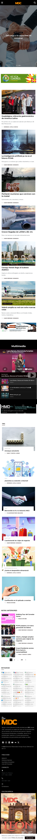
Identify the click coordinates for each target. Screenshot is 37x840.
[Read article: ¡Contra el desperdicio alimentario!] (18, 559)
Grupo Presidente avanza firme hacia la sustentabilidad (25, 650)
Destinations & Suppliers (7, 649)
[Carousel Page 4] (20, 65)
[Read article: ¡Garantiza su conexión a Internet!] (18, 469)
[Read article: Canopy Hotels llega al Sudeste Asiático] (18, 253)
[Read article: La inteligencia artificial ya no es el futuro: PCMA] (18, 142)
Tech (6, 478)
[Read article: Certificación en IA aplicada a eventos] (18, 589)
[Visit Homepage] (18, 2)
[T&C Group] (18, 327)
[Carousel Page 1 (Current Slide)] (16, 65)
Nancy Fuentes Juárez (13, 453)
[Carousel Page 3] (19, 65)
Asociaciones (7, 152)
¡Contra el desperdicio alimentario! (17, 570)
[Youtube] (12, 742)
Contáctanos (5, 786)
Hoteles (5, 264)
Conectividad (7, 303)
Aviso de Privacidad (7, 764)
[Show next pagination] (25, 659)
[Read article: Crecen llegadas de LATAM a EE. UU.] (18, 218)
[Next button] (34, 35)
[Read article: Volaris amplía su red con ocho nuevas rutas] (18, 293)
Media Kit (4, 758)
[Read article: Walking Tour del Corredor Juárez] (8, 618)
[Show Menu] (2, 2)
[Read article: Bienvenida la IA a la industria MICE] (18, 499)
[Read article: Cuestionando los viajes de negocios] (18, 529)
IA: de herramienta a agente (18, 37)
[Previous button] (2, 35)
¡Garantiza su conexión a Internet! (16, 481)
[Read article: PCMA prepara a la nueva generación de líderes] (8, 630)
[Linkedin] (9, 742)
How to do (7, 448)
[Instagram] (6, 742)
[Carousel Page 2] (17, 65)
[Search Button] (35, 2)
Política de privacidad (17, 838)
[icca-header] (18, 78)
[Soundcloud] (15, 742)
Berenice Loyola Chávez (11, 127)
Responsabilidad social (11, 568)
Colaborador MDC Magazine (15, 513)
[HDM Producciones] (18, 409)
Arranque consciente (12, 451)
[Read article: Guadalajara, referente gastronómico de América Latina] (18, 102)
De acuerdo (30, 838)
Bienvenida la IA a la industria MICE (17, 510)
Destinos (6, 190)
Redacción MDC (11, 602)
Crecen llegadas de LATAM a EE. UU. (17, 232)
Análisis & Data (18, 34)
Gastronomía (7, 112)
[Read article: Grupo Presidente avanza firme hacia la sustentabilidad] (8, 652)
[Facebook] (3, 742)
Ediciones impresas (7, 760)
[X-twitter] (18, 742)
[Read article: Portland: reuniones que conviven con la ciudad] (18, 180)
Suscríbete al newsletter (8, 762)
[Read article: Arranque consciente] (18, 439)
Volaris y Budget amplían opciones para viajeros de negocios (25, 639)
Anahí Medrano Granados (11, 164)
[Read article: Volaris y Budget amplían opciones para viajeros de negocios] (8, 641)
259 (22, 660)
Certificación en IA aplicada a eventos (18, 600)
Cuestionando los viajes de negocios (17, 540)
